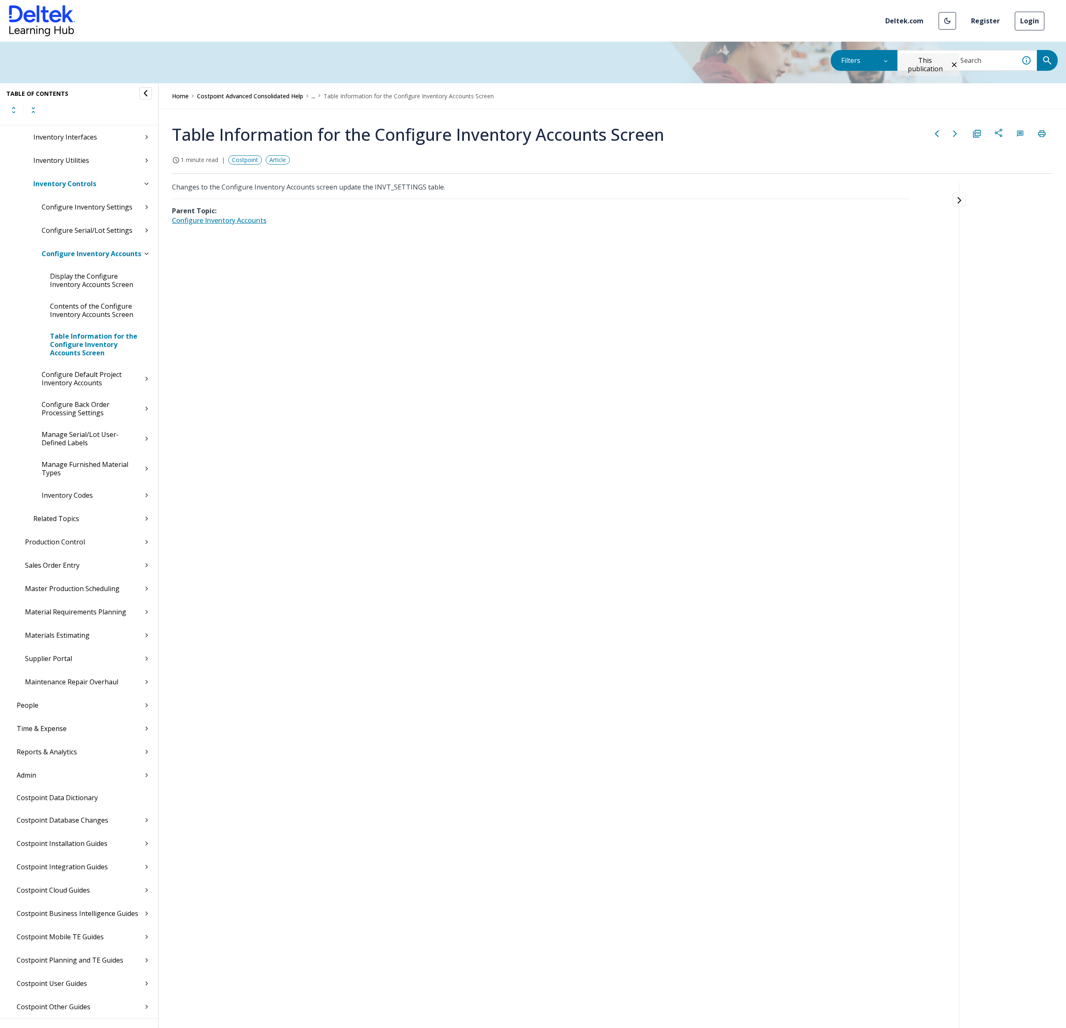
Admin (26, 775)
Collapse (33, 110)
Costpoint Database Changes (62, 820)
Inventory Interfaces (65, 137)
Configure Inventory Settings (87, 207)
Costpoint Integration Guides (62, 867)
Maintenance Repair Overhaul (71, 682)
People (27, 705)
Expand (13, 110)
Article (277, 160)
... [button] (313, 96)
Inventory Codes (67, 495)
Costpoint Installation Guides (62, 843)
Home (180, 96)
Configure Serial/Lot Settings (87, 230)
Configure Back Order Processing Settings (76, 408)
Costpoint (245, 160)
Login (1029, 20)
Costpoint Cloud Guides (53, 890)
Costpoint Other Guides (53, 1007)
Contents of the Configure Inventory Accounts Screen (91, 310)
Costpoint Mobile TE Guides (60, 937)
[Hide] (145, 93)
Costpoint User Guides (52, 983)
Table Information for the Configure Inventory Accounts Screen (93, 344)
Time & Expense (42, 728)
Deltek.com (904, 20)
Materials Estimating (57, 635)
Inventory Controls (64, 184)
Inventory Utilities (61, 160)
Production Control (55, 542)
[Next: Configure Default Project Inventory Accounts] (955, 133)
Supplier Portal (48, 658)
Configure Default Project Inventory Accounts (82, 378)
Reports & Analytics (47, 752)
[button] (947, 21)
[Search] (1047, 60)
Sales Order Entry (52, 565)
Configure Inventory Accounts (91, 254)
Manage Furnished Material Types (85, 468)
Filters (850, 60)
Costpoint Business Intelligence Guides (77, 913)
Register (985, 20)
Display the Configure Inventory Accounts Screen (91, 280)
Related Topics (56, 518)
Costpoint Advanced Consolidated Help (250, 96)
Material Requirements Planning (75, 612)
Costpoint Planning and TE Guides (70, 960)
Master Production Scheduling (72, 588)
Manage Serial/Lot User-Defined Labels (80, 438)
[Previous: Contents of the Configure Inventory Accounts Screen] (937, 133)
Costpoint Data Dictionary (57, 797)
